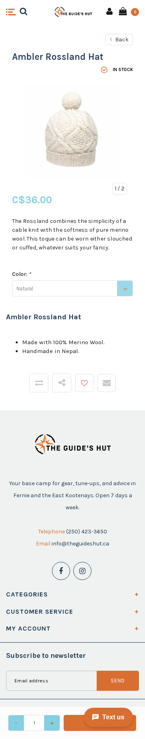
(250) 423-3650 (86, 531)
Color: (21, 274)
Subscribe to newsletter (46, 655)
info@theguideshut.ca (80, 543)
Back (121, 39)
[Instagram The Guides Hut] (82, 571)
